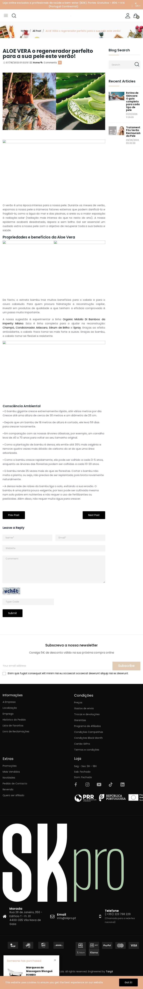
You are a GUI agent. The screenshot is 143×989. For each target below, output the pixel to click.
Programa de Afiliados (87, 726)
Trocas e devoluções (87, 714)
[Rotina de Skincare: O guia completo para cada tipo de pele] (116, 96)
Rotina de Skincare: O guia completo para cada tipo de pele (133, 101)
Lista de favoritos (13, 725)
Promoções (10, 766)
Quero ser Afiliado (13, 795)
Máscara (41, 327)
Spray (77, 327)
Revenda (8, 789)
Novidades (9, 777)
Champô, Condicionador (19, 327)
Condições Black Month (88, 738)
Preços (78, 702)
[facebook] (75, 784)
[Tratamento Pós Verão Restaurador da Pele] (116, 131)
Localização (10, 708)
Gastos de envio (84, 708)
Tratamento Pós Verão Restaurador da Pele (133, 131)
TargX (109, 971)
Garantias (80, 720)
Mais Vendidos (11, 771)
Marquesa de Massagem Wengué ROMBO (39, 971)
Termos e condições (86, 749)
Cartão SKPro (82, 744)
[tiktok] (110, 784)
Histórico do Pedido (14, 719)
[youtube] (99, 784)
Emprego (8, 714)
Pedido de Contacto (15, 783)
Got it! (128, 982)
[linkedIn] (122, 784)
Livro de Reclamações (16, 731)
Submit (12, 613)
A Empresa (9, 702)
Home (36, 62)
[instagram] (87, 784)
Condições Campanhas (88, 732)
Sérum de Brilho (59, 327)
